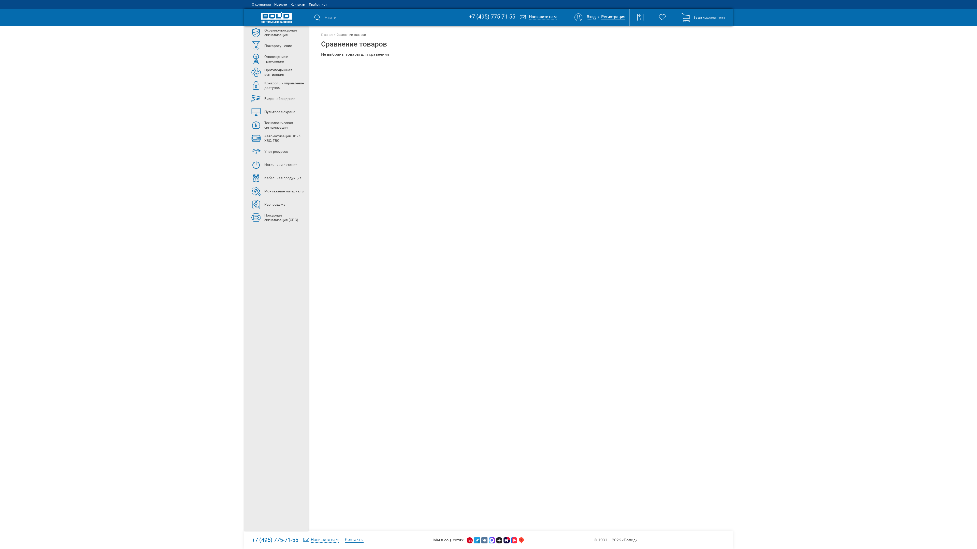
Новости (280, 4)
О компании (261, 4)
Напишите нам (325, 540)
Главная (327, 34)
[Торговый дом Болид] (276, 17)
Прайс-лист (318, 4)
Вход (591, 17)
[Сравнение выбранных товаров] (640, 17)
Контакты (298, 4)
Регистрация (613, 17)
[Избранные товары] (662, 17)
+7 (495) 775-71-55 (492, 17)
